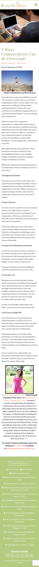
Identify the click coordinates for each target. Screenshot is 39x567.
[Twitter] (31, 555)
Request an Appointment (19, 463)
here (26, 438)
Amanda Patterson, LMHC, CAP (13, 395)
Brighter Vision (16, 560)
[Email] (7, 555)
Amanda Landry (9, 63)
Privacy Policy (25, 560)
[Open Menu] (35, 4)
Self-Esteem (21, 63)
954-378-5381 (19, 446)
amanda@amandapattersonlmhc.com (20, 448)
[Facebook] (17, 555)
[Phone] (12, 555)
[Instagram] (22, 555)
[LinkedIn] (26, 555)
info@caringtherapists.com (20, 473)
